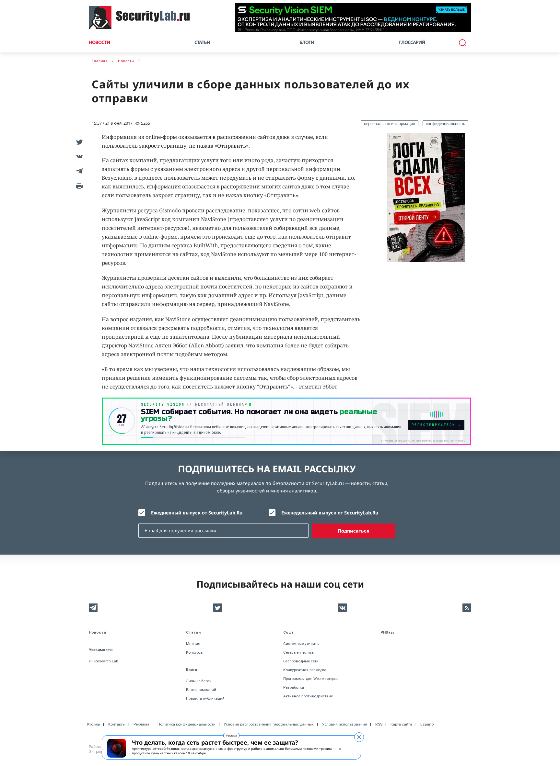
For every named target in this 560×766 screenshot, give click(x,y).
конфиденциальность (445, 123)
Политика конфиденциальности (187, 724)
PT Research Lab (103, 661)
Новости (99, 42)
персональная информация (389, 123)
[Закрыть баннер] (359, 737)
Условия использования (344, 724)
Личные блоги (199, 681)
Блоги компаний (201, 689)
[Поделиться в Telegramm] (78, 170)
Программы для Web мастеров (311, 678)
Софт (288, 632)
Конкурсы (195, 652)
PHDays (387, 632)
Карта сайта (401, 724)
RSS (378, 724)
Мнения (193, 643)
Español (427, 724)
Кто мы (93, 724)
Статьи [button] (202, 42)
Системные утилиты (301, 643)
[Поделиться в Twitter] (78, 141)
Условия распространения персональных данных (269, 724)
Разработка (293, 687)
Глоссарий (412, 42)
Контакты (116, 724)
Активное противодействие (308, 696)
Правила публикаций (205, 698)
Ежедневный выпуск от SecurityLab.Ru (196, 513)
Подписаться (353, 531)
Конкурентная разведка (304, 670)
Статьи (193, 632)
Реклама (231, 735)
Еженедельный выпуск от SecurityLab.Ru (329, 513)
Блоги (306, 42)
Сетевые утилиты (298, 652)
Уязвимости (100, 650)
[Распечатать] (78, 185)
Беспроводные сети (301, 661)
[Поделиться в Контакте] (78, 156)
